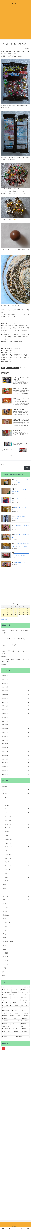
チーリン (23, 367)
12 (23, 610)
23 (11, 614)
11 (19, 610)
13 (27, 610)
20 (27, 612)
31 (15, 615)
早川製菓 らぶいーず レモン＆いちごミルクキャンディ (15, 632)
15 (7, 612)
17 (15, 612)
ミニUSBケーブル (20, 562)
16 (11, 612)
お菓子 (9, 367)
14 (3, 612)
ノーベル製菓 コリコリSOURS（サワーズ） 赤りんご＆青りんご (15, 660)
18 (19, 612)
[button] (27, 600)
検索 (2, 465)
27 (27, 614)
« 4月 (2, 619)
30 (11, 615)
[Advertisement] (15, 23)
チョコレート (16, 367)
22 (7, 614)
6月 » (6, 619)
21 (3, 614)
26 (23, 614)
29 (7, 615)
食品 (4, 367)
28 (3, 615)
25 (19, 614)
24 (15, 614)
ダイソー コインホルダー (9, 645)
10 (15, 610)
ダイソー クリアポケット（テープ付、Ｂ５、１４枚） (15, 652)
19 (23, 612)
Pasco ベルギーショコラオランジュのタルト (15, 639)
